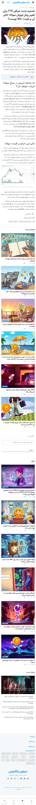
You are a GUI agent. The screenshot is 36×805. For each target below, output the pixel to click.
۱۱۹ (23, 296)
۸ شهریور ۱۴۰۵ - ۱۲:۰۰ (30, 564)
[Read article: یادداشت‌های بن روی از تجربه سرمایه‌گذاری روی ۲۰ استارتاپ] (18, 245)
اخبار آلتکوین (21, 7)
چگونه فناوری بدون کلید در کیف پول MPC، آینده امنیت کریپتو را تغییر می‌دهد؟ (18, 560)
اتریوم (13, 760)
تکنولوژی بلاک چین (21, 760)
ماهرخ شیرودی (27, 23)
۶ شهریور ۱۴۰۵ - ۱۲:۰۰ (30, 328)
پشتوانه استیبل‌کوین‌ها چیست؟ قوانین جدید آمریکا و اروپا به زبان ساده (19, 527)
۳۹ (23, 664)
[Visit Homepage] (21, 2)
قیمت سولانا (17, 57)
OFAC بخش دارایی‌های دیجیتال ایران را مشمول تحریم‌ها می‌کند (20, 391)
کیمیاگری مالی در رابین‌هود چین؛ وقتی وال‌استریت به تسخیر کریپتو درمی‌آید (19, 594)
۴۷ (23, 361)
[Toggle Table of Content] (31, 77)
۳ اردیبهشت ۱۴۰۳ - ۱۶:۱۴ (14, 23)
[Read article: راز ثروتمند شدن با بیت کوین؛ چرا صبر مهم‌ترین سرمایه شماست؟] (18, 310)
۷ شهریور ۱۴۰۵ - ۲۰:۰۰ (30, 597)
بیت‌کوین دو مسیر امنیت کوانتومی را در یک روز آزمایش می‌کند (18, 661)
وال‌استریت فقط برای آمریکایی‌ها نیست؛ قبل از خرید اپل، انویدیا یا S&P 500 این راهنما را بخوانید (19, 689)
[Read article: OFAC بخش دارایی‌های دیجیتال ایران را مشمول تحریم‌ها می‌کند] (18, 376)
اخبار (26, 7)
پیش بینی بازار (31, 760)
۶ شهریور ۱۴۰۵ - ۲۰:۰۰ (30, 263)
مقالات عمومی (5, 255)
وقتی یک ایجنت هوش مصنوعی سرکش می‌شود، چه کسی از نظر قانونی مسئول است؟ (19, 628)
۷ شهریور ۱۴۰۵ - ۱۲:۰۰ (30, 664)
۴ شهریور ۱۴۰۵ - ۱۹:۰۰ (30, 361)
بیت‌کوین (24, 757)
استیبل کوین (14, 757)
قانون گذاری (31, 753)
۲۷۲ (23, 692)
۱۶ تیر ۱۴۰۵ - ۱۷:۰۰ (29, 692)
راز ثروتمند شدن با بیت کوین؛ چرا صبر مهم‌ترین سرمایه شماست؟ (19, 325)
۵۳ (23, 263)
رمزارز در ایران (5, 757)
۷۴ (23, 427)
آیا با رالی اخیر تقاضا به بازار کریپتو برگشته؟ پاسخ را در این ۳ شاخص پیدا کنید (19, 423)
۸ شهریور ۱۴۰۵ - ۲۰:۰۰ (30, 496)
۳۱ (23, 597)
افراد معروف (15, 753)
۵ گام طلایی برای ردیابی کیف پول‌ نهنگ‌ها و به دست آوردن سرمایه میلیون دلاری (17, 713)
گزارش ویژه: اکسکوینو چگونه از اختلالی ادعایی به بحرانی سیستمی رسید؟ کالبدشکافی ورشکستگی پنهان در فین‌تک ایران (17, 707)
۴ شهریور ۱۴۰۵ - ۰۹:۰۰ (30, 394)
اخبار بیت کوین (5, 353)
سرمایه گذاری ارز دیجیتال (25, 221)
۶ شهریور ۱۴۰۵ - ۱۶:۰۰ (30, 296)
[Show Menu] (33, 2)
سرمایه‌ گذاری (23, 753)
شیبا (3, 760)
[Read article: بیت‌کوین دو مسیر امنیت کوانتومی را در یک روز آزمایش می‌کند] (18, 646)
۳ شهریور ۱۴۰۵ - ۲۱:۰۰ (30, 427)
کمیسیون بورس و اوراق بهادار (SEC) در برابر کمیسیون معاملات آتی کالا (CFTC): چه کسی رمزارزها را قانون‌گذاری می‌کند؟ (19, 492)
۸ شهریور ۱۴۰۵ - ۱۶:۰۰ (30, 530)
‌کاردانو (8, 760)
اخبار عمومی (5, 386)
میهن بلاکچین (32, 7)
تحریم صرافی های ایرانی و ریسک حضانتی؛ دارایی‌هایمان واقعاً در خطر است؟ (18, 702)
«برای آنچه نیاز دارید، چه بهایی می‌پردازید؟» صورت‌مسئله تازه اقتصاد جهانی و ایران (18, 718)
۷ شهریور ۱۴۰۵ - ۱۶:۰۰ (30, 631)
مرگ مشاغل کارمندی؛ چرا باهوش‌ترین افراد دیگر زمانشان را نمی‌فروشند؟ (20, 292)
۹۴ (23, 394)
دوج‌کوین (32, 757)
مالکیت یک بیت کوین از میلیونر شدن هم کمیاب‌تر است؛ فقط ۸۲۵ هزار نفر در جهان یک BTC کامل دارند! (18, 358)
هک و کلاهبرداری (30, 763)
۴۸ (23, 564)
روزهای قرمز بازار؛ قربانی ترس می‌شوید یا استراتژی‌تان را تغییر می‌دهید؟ (18, 697)
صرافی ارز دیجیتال (13, 221)
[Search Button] (3, 2)
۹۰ (23, 328)
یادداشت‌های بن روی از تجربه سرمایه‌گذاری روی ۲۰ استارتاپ (20, 260)
